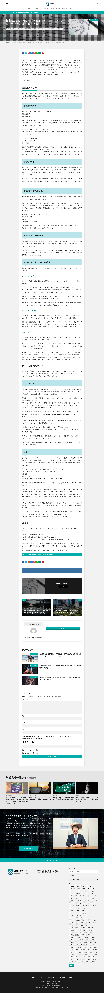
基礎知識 (46, 8)
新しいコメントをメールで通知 (30, 750)
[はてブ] (31, 53)
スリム (45, 28)
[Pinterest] (43, 53)
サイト (23, 729)
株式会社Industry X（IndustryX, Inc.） (50, 987)
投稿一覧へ (62, 628)
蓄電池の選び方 (29, 28)
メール (24, 722)
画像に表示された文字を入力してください (33, 738)
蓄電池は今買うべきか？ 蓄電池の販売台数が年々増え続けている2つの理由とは (64, 798)
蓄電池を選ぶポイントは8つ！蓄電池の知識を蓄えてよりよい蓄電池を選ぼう (60, 667)
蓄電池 (53, 28)
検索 (71, 965)
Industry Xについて (38, 977)
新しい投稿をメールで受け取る (30, 753)
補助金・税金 (65, 8)
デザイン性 (49, 28)
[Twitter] (26, 53)
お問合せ (72, 8)
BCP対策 (58, 8)
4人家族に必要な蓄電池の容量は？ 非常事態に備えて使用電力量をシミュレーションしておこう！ (60, 655)
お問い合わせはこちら (28, 848)
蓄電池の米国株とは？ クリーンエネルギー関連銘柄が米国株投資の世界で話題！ (40, 798)
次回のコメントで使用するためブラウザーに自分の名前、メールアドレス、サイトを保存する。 (47, 736)
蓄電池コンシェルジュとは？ (35, 8)
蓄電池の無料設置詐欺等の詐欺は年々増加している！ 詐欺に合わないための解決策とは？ (87, 799)
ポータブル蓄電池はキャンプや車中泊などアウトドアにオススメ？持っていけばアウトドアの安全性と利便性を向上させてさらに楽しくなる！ (17, 800)
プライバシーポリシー (51, 977)
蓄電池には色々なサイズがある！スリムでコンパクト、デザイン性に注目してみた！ (46, 42)
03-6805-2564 (54, 983)
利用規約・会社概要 (66, 977)
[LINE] (37, 53)
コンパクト (37, 28)
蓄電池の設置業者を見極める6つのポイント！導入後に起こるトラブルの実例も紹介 (60, 678)
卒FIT (52, 8)
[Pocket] (34, 53)
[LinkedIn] (40, 53)
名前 (24, 716)
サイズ (41, 28)
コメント (25, 699)
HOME (8, 42)
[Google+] (29, 53)
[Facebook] (23, 53)
